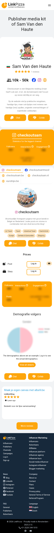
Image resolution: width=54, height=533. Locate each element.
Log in (5, 457)
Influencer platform (37, 452)
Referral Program (36, 498)
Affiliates (32, 448)
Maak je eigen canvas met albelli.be (24, 390)
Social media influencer (38, 462)
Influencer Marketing (38, 438)
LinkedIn (9, 481)
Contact (32, 481)
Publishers (7, 447)
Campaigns (8, 453)
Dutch (34, 511)
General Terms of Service (39, 495)
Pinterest (9, 488)
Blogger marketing (36, 469)
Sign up (6, 460)
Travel (18, 231)
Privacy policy (34, 491)
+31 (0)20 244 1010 (29, 527)
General (6, 507)
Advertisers (34, 445)
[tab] (11, 170)
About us (33, 478)
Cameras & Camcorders (26, 236)
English (35, 507)
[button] (27, 364)
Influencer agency (36, 455)
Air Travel (8, 231)
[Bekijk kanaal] (34, 82)
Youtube (9, 495)
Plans (31, 485)
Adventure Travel (29, 231)
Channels (7, 450)
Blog (7, 478)
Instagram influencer (37, 465)
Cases (31, 488)
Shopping (41, 236)
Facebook (10, 491)
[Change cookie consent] (25, 531)
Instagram (10, 485)
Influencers (7, 443)
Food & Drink (43, 231)
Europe (11, 236)
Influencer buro (35, 458)
